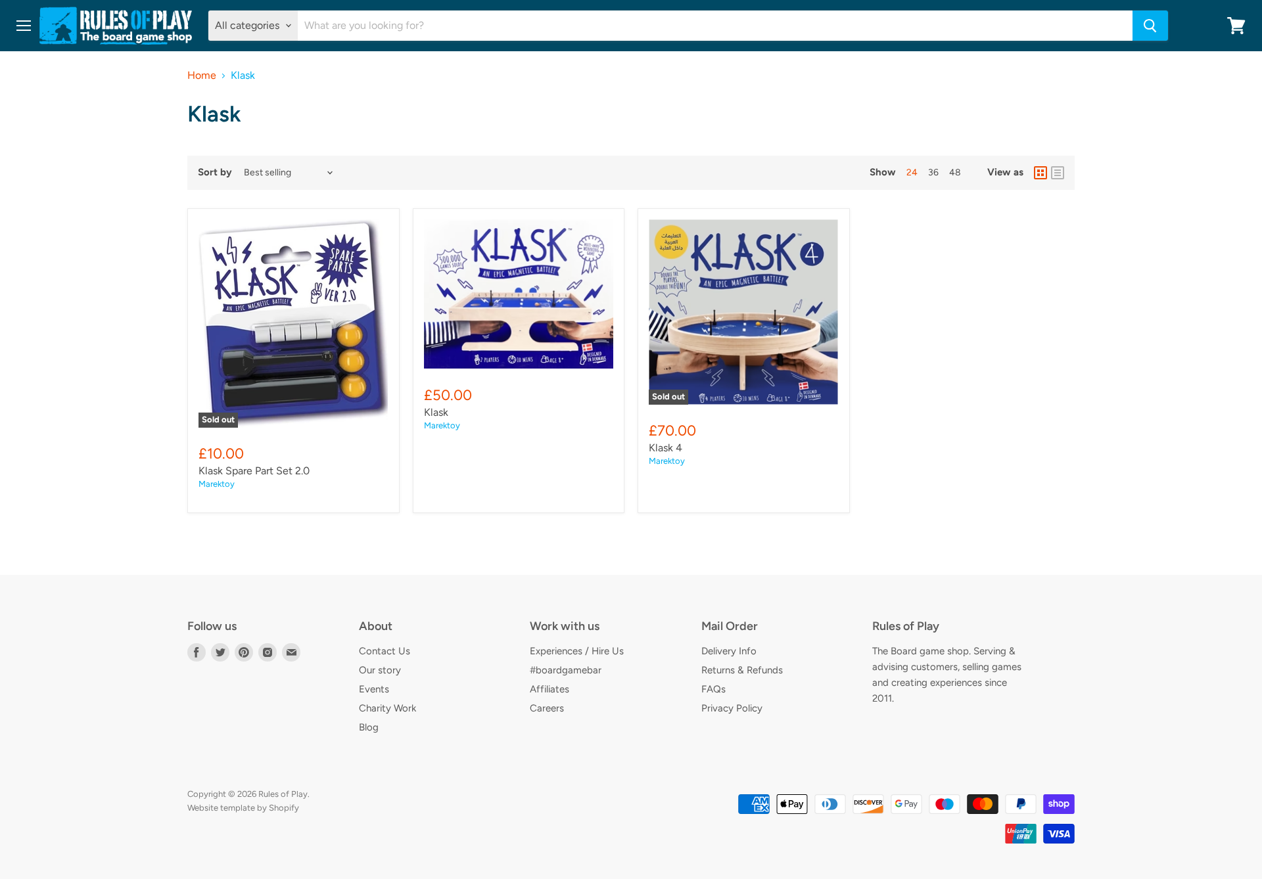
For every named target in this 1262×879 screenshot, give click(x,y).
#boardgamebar (565, 670)
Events (374, 689)
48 (955, 172)
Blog (369, 727)
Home (201, 75)
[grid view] (1040, 172)
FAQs (713, 689)
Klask (436, 412)
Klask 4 (665, 447)
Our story (380, 670)
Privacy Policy (731, 708)
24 (912, 172)
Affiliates (549, 689)
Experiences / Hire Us (577, 651)
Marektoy (217, 484)
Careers (547, 708)
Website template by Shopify (243, 808)
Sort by (215, 172)
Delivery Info (729, 651)
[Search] (1150, 26)
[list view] (1057, 172)
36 (933, 172)
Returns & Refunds (742, 670)
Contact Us (384, 651)
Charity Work (387, 708)
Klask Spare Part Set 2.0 (254, 470)
